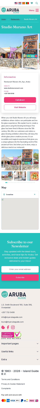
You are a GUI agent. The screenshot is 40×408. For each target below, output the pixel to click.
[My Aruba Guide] (10, 10)
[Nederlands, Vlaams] (19, 3)
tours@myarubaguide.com (12, 322)
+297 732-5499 (8, 312)
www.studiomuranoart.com (13, 88)
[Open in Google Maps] (34, 194)
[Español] (23, 3)
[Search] (37, 3)
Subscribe (20, 277)
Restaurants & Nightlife (16, 19)
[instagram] (13, 327)
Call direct (20, 100)
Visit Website (20, 107)
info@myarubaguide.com (11, 317)
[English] (16, 3)
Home (3, 19)
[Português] (27, 3)
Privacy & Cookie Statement (13, 384)
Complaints (6, 388)
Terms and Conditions (10, 379)
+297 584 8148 (9, 93)
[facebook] (8, 327)
